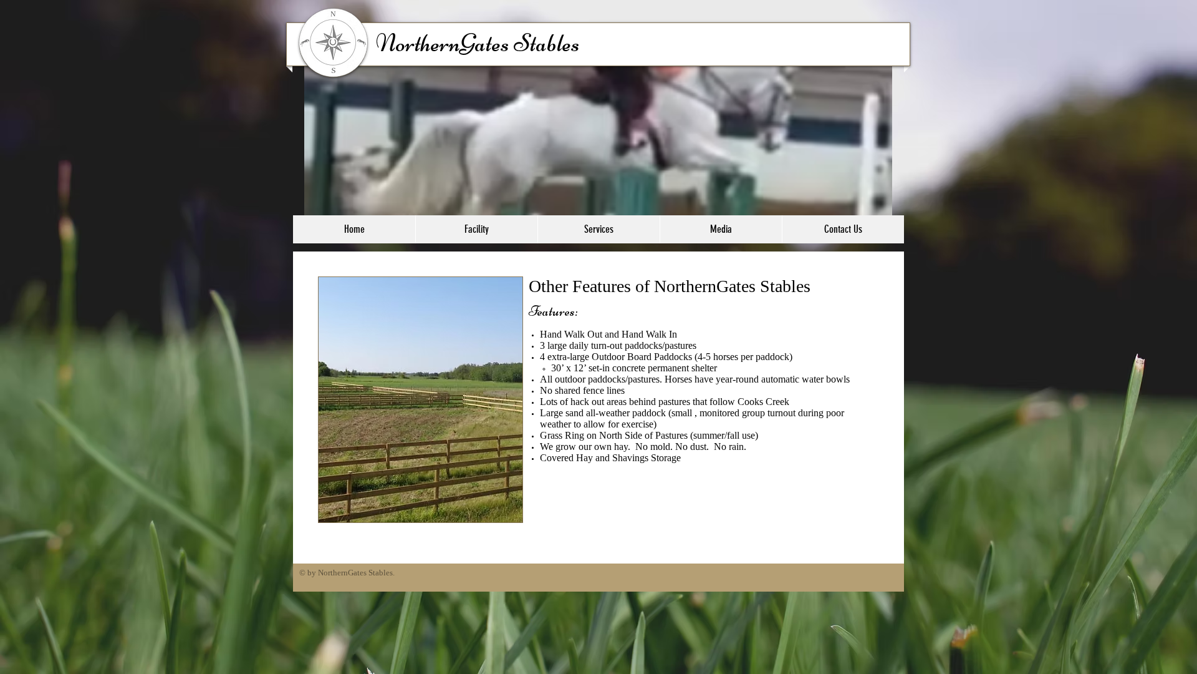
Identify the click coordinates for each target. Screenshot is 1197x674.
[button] (476, 229)
